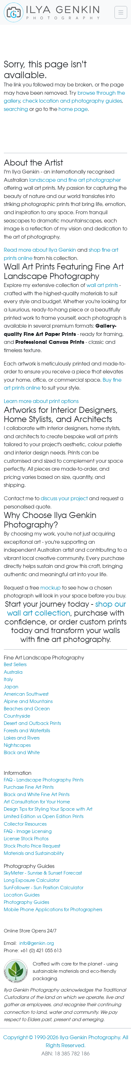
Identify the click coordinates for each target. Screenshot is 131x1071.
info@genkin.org (36, 943)
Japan (11, 686)
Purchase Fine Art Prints (28, 787)
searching (16, 109)
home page (73, 109)
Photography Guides (26, 902)
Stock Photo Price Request (32, 846)
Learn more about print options (41, 401)
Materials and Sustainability (34, 853)
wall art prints (102, 285)
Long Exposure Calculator (31, 880)
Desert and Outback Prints (32, 723)
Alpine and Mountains (28, 701)
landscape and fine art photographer (75, 180)
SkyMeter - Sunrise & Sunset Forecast (43, 873)
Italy (8, 679)
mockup (50, 588)
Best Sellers (15, 664)
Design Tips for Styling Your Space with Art (48, 809)
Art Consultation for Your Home (37, 801)
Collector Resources (25, 824)
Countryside (17, 716)
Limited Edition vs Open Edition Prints (43, 816)
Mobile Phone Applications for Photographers (53, 909)
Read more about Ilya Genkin (40, 250)
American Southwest (26, 694)
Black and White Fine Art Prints (36, 794)
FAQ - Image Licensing (28, 831)
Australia (13, 672)
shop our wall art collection (66, 608)
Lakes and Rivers (21, 737)
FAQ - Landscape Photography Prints (43, 779)
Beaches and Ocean (27, 708)
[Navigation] (120, 12)
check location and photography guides (72, 101)
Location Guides (21, 894)
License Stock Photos (26, 838)
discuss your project (64, 498)
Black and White (22, 752)
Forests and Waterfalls (27, 730)
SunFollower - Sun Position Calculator (43, 887)
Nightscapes (17, 745)
